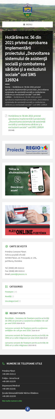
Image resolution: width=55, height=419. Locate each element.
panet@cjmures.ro (19, 274)
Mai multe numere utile (12, 400)
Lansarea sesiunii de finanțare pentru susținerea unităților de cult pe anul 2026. (26, 329)
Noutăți (8, 296)
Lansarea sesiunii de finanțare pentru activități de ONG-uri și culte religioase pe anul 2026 (26, 336)
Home (7, 87)
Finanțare (9, 291)
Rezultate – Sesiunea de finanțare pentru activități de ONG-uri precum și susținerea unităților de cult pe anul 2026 (27, 321)
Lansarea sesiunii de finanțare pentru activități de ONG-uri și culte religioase (26, 344)
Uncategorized (11, 301)
